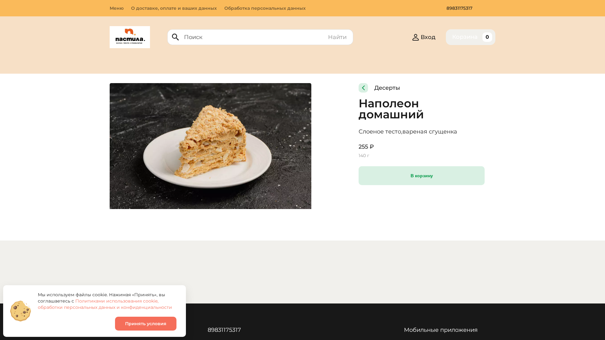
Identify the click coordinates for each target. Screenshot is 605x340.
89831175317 (459, 8)
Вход (428, 37)
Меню (117, 8)
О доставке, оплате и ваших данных (174, 8)
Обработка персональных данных (265, 8)
